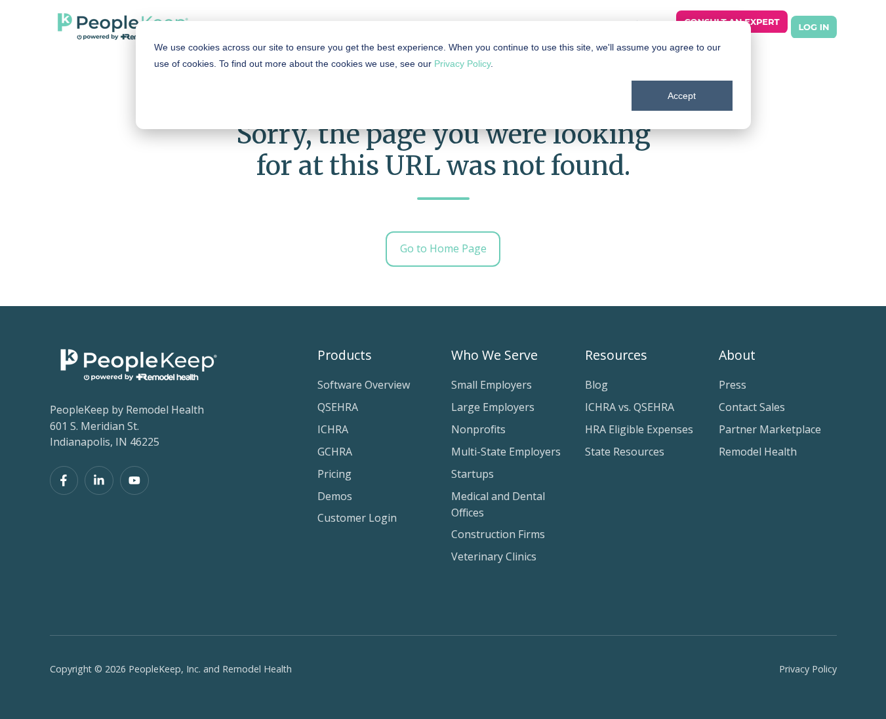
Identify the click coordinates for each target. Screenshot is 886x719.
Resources (616, 355)
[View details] (64, 480)
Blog (596, 385)
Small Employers (491, 385)
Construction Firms (498, 534)
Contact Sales (752, 407)
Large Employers (492, 407)
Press (732, 385)
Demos (334, 496)
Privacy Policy (462, 63)
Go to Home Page (443, 248)
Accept (682, 95)
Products (344, 355)
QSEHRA (337, 407)
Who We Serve (494, 355)
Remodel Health (758, 451)
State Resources (624, 451)
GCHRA (334, 451)
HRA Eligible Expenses (639, 429)
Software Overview (363, 385)
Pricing (334, 474)
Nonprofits (478, 429)
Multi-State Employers (506, 451)
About (737, 355)
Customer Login (357, 518)
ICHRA (332, 429)
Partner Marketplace (770, 429)
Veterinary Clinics (493, 556)
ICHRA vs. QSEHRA (629, 407)
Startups (472, 474)
